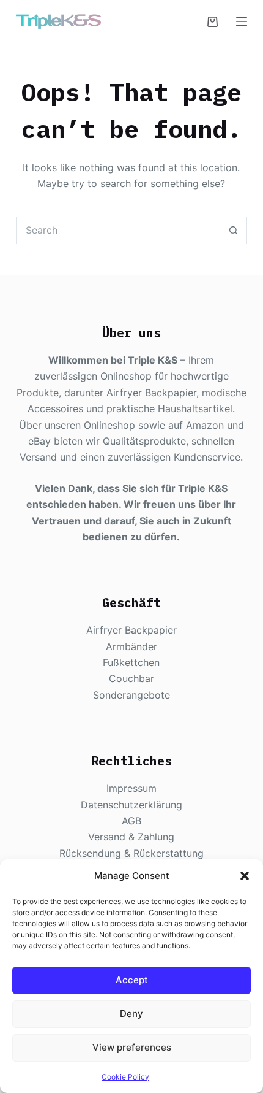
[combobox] (118, 230)
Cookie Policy (125, 1076)
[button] (245, 876)
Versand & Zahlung (131, 836)
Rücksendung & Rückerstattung (131, 853)
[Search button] (233, 230)
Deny (131, 1013)
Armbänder (131, 646)
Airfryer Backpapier (131, 630)
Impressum (131, 788)
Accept (132, 980)
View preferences (131, 1047)
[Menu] (241, 21)
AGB (131, 821)
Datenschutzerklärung (131, 805)
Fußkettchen (131, 662)
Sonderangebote (131, 695)
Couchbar (131, 678)
